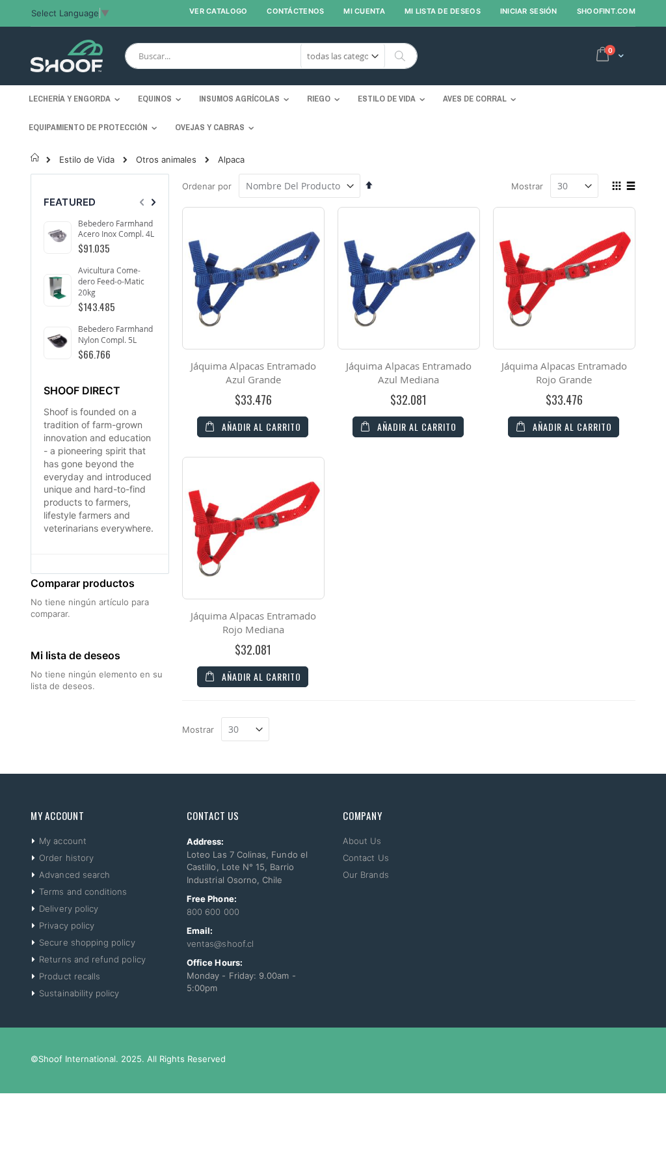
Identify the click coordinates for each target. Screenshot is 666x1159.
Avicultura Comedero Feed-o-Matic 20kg (111, 281)
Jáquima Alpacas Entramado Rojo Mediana (253, 622)
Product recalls (69, 976)
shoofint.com (606, 11)
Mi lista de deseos (443, 11)
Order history (66, 857)
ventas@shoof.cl (220, 943)
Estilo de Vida (86, 160)
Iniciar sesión (528, 11)
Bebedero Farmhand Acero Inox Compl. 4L (116, 228)
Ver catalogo (218, 11)
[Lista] (630, 186)
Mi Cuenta (363, 11)
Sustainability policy (79, 993)
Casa (35, 157)
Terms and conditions (83, 891)
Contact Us (366, 857)
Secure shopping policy (87, 942)
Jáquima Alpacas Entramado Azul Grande (253, 372)
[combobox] (271, 56)
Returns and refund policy (92, 959)
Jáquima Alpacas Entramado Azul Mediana (409, 372)
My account (63, 841)
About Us (362, 841)
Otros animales (166, 160)
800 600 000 (213, 912)
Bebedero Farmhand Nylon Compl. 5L (115, 334)
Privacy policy (66, 925)
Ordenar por (207, 186)
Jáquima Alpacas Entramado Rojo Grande (564, 372)
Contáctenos (295, 11)
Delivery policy (68, 908)
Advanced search (74, 874)
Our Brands (366, 874)
